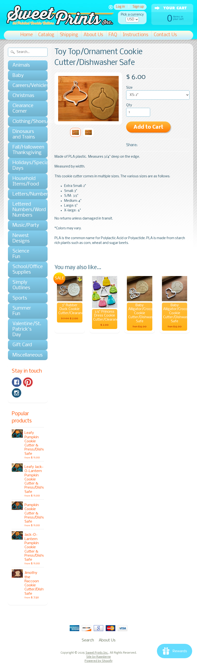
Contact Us (165, 35)
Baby (18, 75)
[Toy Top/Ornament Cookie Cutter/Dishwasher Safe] (75, 132)
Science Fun (20, 254)
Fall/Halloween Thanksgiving (25, 150)
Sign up (138, 7)
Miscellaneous (25, 355)
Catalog (46, 35)
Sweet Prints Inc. (97, 652)
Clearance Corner (22, 108)
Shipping (69, 35)
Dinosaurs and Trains (23, 134)
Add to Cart (148, 127)
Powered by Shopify (98, 661)
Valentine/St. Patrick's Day (25, 329)
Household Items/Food (25, 181)
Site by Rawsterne (98, 657)
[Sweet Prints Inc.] (59, 24)
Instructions (135, 35)
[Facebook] (16, 382)
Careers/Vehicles (25, 85)
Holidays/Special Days (25, 165)
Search (88, 640)
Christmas (23, 95)
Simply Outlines (21, 285)
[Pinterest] (28, 382)
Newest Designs (21, 238)
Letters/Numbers (25, 194)
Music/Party (25, 225)
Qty (129, 105)
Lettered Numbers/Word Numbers (25, 210)
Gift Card (22, 344)
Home (26, 35)
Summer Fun (21, 311)
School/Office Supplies (25, 269)
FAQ (113, 35)
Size (129, 88)
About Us (93, 35)
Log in (120, 7)
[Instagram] (16, 393)
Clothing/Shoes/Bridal (25, 121)
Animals (21, 65)
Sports (19, 298)
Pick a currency (132, 15)
